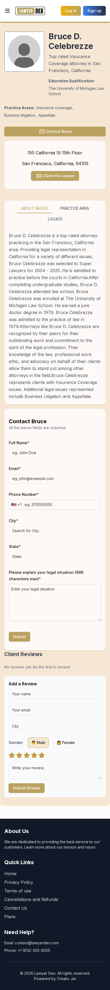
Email (15, 468)
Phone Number (24, 494)
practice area (74, 208)
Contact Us (15, 908)
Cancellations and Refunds (31, 899)
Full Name (19, 442)
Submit (19, 636)
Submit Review (26, 788)
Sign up (94, 10)
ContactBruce (59, 131)
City (13, 520)
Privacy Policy (18, 882)
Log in (71, 10)
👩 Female (66, 742)
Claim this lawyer (59, 175)
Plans (9, 916)
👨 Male (38, 742)
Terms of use (17, 890)
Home (10, 873)
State (15, 546)
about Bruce (34, 208)
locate (55, 219)
